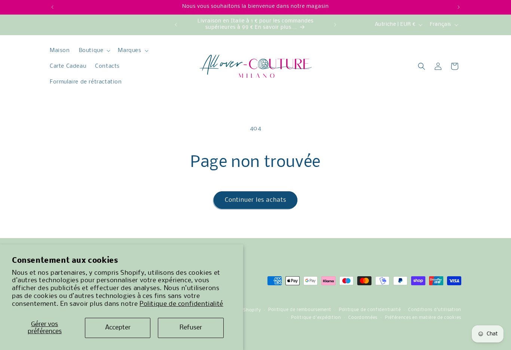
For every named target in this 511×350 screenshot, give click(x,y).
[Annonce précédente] (52, 7)
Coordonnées (362, 318)
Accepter (118, 327)
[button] (94, 50)
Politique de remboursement (299, 310)
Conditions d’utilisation (434, 310)
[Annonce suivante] (458, 7)
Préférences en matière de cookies (423, 318)
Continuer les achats (255, 200)
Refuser (191, 327)
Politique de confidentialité (181, 304)
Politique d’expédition (316, 318)
